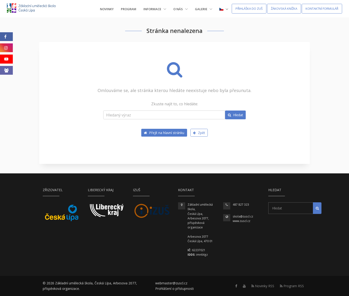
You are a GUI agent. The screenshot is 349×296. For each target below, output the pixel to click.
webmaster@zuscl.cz (171, 283)
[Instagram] (6, 47)
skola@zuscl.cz (243, 216)
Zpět (201, 132)
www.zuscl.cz (241, 221)
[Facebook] (6, 36)
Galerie (201, 9)
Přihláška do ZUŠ (249, 8)
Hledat (237, 115)
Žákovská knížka (284, 8)
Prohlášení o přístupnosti (174, 288)
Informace (152, 9)
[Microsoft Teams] (6, 70)
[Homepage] (34, 9)
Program (128, 9)
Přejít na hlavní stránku (166, 132)
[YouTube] (6, 59)
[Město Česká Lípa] (62, 213)
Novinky (107, 9)
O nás (178, 9)
